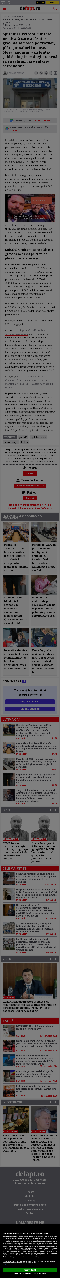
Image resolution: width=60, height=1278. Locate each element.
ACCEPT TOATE (30, 1270)
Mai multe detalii (45, 1240)
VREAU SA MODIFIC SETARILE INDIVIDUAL (30, 1274)
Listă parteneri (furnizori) (10, 1265)
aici (14, 1249)
